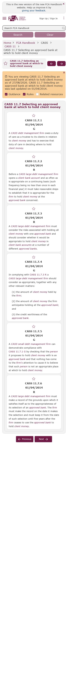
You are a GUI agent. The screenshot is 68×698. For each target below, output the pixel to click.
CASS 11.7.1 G (17, 351)
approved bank (17, 200)
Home (7, 42)
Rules (30, 94)
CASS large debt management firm (38, 174)
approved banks (28, 249)
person (54, 351)
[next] (61, 63)
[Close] (64, 4)
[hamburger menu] (4, 18)
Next (41, 439)
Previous (26, 439)
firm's (19, 363)
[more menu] (64, 18)
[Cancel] (64, 72)
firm (11, 197)
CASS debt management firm (27, 133)
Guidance (14, 94)
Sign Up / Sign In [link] (48, 18)
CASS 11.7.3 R (38, 274)
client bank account (29, 178)
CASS (44, 42)
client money (19, 141)
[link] (17, 18)
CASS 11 (10, 46)
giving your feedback (33, 10)
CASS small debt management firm (31, 344)
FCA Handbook (25, 42)
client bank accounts (20, 245)
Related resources (51, 94)
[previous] (51, 63)
